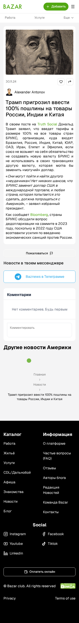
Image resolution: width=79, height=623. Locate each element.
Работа (10, 18)
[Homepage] (13, 6)
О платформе (54, 443)
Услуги (39, 18)
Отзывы (49, 468)
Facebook (56, 534)
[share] (61, 81)
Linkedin (16, 553)
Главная (40, 374)
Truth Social (47, 124)
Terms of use (65, 598)
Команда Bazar (55, 502)
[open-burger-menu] (72, 7)
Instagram (18, 534)
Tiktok (53, 543)
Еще (67, 18)
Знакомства (13, 491)
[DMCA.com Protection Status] (67, 586)
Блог (8, 511)
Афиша (9, 482)
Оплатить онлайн (42, 572)
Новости (39, 384)
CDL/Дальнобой (17, 472)
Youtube (16, 543)
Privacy (10, 598)
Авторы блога (54, 477)
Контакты (51, 512)
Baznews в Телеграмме (45, 276)
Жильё (9, 453)
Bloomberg (39, 214)
